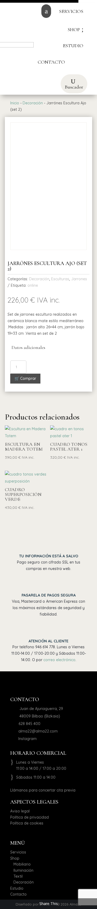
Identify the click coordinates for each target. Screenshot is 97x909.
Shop (14, 858)
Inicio (14, 103)
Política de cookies (26, 823)
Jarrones (79, 279)
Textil (16, 876)
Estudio (16, 888)
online (32, 285)
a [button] (46, 11)
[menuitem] (71, 11)
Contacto (18, 894)
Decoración (33, 103)
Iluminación (21, 870)
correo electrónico (59, 659)
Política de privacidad (29, 817)
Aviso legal (20, 811)
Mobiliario (20, 864)
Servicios (18, 852)
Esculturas (60, 279)
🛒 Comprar (25, 378)
